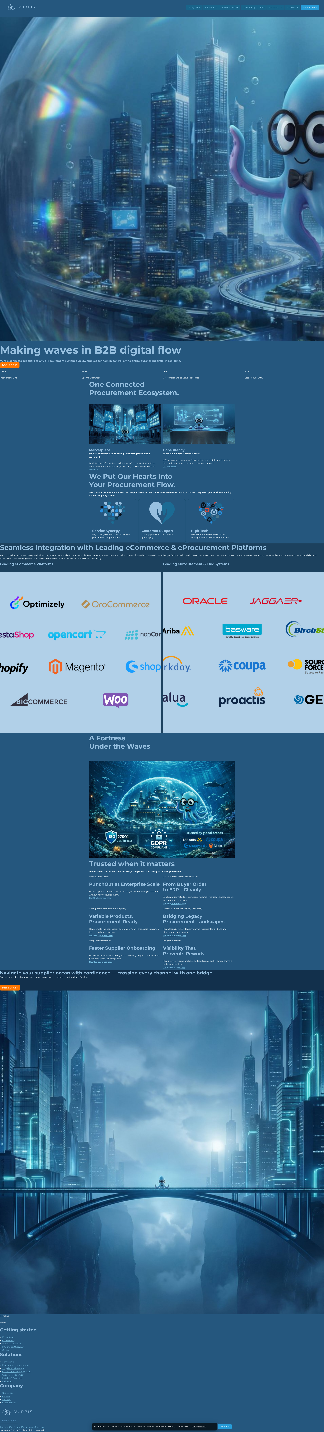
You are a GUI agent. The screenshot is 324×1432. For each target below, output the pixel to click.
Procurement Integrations (15, 1365)
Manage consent (199, 1426)
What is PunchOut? (12, 1343)
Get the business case (100, 898)
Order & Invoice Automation (16, 1371)
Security (6, 1399)
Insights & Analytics (12, 1378)
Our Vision (7, 1393)
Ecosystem (8, 1337)
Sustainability (9, 1403)
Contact (6, 1350)
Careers (6, 1396)
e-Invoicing (8, 1362)
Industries (7, 1381)
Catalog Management (13, 1375)
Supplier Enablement (13, 1368)
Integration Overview (13, 1347)
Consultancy (8, 1340)
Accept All (225, 1426)
